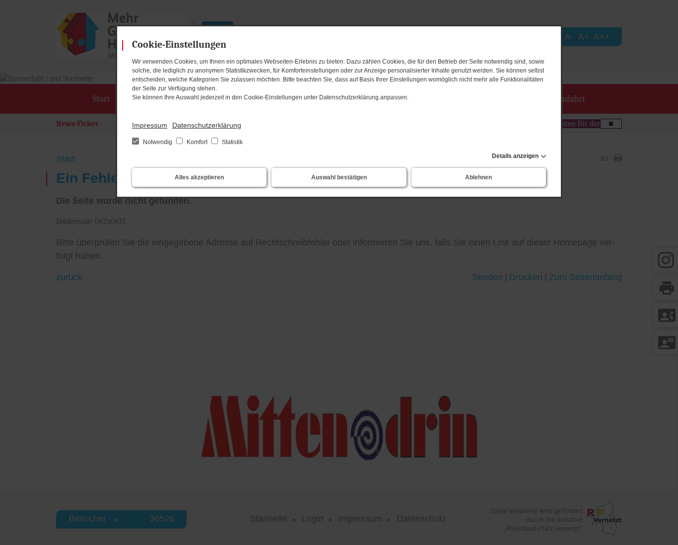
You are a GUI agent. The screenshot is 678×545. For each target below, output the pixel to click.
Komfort (197, 142)
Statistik (231, 142)
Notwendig (157, 142)
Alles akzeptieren (199, 177)
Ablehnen (478, 177)
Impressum (149, 125)
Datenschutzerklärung (206, 125)
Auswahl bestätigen (339, 177)
